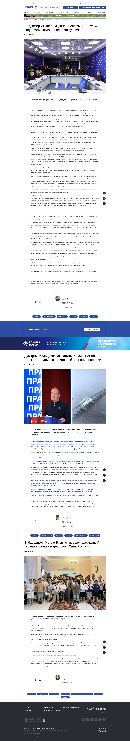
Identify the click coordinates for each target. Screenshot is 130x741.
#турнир (65, 697)
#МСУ (93, 316)
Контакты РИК (29, 710)
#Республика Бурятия (49, 316)
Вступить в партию (101, 12)
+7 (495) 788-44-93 (95, 709)
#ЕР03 (36, 316)
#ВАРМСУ (73, 316)
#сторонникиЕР (54, 694)
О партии (26, 12)
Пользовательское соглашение (32, 732)
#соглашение (84, 316)
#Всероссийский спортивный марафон (82, 694)
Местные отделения (64, 12)
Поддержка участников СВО (65, 15)
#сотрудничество (62, 316)
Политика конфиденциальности (32, 733)
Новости (42, 19)
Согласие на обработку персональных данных (35, 736)
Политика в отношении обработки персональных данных (38, 734)
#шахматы (98, 694)
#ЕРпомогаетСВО (94, 535)
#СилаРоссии (65, 694)
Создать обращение (92, 329)
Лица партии (37, 12)
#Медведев (58, 535)
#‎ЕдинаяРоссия (42, 694)
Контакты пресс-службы (52, 710)
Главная (26, 19)
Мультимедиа (88, 12)
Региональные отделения (71, 707)
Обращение (70, 7)
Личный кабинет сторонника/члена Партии (92, 7)
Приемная (77, 12)
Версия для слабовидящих (99, 3)
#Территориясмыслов (81, 535)
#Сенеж (68, 535)
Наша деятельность (50, 12)
